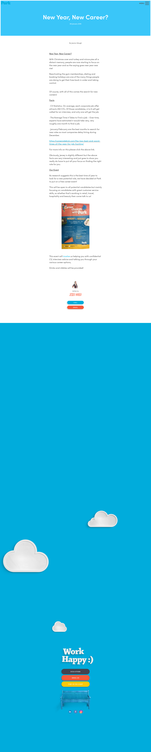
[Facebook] (75, 713)
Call (75, 302)
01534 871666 (75, 671)
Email (75, 307)
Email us (75, 678)
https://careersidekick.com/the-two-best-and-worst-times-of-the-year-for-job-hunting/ (74, 142)
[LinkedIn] (70, 713)
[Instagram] (81, 713)
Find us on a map (75, 684)
